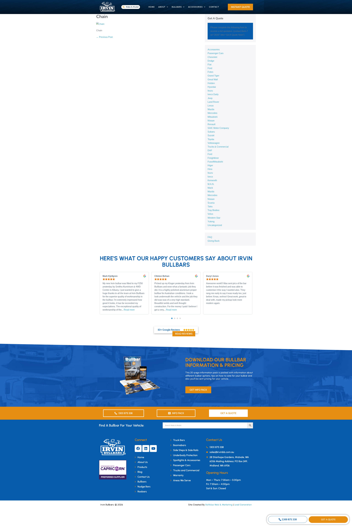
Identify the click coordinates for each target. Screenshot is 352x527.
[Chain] (100, 24)
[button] (172, 318)
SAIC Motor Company (218, 128)
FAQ (210, 237)
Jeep (210, 98)
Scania (211, 203)
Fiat (209, 64)
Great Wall (213, 79)
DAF (210, 150)
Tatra (210, 206)
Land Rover (213, 102)
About (161, 7)
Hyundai (212, 87)
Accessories (195, 7)
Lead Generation (243, 504)
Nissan (211, 120)
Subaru (211, 132)
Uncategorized (215, 225)
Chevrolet (212, 57)
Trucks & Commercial (218, 147)
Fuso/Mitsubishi (215, 162)
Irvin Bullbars (107, 504)
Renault (211, 124)
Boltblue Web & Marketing (218, 504)
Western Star (214, 218)
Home (151, 7)
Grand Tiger (213, 76)
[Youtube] (153, 448)
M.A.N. (211, 184)
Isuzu (210, 90)
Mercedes (212, 113)
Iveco (210, 177)
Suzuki (211, 135)
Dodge (211, 61)
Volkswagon (214, 143)
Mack (210, 188)
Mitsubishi (213, 117)
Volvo (210, 214)
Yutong (211, 221)
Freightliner (213, 158)
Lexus (211, 105)
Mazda (211, 109)
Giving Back (213, 241)
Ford (210, 68)
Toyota (211, 139)
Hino (210, 169)
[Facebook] (138, 448)
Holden (211, 83)
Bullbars (177, 7)
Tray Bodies (213, 210)
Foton (210, 72)
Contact (214, 7)
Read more (129, 310)
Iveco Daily (213, 94)
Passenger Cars (215, 53)
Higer (210, 165)
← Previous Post (104, 37)
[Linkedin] (145, 448)
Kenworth (212, 180)
